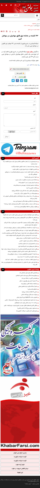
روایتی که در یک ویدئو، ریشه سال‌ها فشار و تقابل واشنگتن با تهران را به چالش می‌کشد (20, 197)
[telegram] (11, 5)
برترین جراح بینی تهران (20, 453)
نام (35, 98)
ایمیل (34, 105)
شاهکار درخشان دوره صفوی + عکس (28, 241)
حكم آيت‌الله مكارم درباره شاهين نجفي (27, 286)
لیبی (28, 65)
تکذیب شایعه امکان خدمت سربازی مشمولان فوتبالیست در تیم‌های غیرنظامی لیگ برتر (21, 21)
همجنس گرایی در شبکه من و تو (29, 278)
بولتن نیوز (30, 52)
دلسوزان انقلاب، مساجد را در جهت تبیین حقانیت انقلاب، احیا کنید (21, 259)
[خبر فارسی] (20, 412)
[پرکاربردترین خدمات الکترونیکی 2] (20, 345)
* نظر (34, 111)
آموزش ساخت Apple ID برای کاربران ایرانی (27, 297)
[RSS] (1, 5)
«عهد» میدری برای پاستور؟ (31, 177)
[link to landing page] (29, 8)
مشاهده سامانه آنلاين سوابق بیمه (29, 284)
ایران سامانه (28, 484)
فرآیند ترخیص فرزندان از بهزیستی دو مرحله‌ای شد (25, 185)
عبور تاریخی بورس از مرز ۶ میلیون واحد (27, 182)
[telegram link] (21, 80)
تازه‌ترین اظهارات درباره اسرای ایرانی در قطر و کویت (25, 169)
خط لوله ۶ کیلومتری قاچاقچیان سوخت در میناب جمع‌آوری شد (22, 254)
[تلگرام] (20, 149)
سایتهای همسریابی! (32, 289)
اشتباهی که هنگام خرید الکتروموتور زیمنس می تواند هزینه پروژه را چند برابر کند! (20, 219)
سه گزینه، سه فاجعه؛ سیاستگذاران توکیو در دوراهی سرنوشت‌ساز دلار (20, 228)
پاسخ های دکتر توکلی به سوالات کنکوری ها (26, 311)
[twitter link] (13, 80)
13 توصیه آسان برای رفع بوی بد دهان (28, 281)
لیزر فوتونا (20, 472)
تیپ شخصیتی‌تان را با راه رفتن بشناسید (27, 244)
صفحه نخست (36, 29)
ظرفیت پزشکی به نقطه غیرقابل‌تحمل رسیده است (25, 207)
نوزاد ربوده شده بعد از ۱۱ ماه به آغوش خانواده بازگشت (24, 166)
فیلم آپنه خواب (20, 465)
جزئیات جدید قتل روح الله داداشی (29, 294)
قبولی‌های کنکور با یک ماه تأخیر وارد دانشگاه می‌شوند (24, 191)
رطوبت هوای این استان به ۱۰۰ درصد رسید (27, 257)
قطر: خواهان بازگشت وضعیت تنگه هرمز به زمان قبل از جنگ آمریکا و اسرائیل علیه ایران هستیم (20, 224)
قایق (31, 65)
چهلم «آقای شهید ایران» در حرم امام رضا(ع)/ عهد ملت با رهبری (21, 230)
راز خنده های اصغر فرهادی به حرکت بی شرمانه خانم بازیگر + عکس (21, 300)
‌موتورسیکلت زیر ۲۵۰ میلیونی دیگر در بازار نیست (25, 193)
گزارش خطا (19, 73)
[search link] (2, 15)
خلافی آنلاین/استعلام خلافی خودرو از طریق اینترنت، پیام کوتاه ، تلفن (20, 305)
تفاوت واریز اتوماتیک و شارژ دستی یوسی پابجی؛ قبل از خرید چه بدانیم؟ (20, 215)
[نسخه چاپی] (1, 31)
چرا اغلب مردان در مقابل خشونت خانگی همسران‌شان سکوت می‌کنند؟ (20, 204)
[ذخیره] (6, 31)
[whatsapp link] (25, 80)
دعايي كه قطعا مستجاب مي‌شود (29, 292)
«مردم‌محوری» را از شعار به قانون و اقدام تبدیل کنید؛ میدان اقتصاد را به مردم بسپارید (20, 163)
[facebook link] (17, 80)
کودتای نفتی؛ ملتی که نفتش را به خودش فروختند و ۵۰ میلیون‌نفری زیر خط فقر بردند (19, 263)
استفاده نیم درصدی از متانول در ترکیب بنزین (26, 180)
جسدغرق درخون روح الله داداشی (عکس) (27, 308)
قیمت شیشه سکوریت (20, 457)
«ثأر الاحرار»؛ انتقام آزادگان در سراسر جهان (26, 238)
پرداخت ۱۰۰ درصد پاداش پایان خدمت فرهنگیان (26, 303)
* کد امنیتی (33, 128)
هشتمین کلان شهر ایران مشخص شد (28, 273)
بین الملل (30, 29)
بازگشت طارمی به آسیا (31, 188)
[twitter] (6, 5)
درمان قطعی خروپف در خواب (20, 469)
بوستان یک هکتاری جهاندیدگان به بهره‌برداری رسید (25, 201)
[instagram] (15, 5)
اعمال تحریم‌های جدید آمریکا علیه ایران (27, 246)
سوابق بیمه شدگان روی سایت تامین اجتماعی (26, 275)
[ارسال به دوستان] (3, 31)
